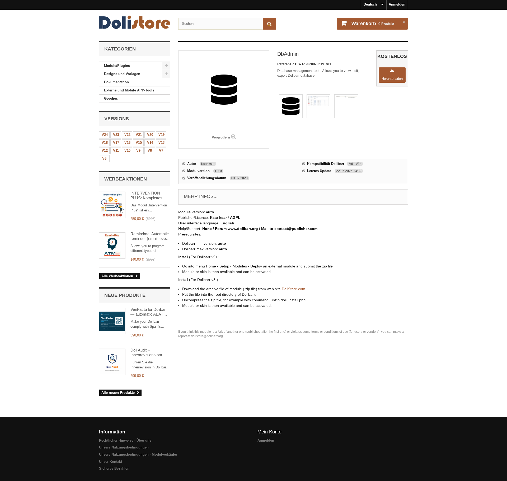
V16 (127, 143)
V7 (161, 150)
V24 (105, 135)
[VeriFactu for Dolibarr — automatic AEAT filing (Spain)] (112, 321)
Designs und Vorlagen (122, 74)
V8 (150, 150)
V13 (161, 143)
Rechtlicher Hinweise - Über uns (125, 440)
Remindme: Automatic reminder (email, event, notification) (150, 236)
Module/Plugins (117, 66)
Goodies (111, 98)
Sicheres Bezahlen (114, 468)
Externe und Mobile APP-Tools (129, 90)
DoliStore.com (293, 289)
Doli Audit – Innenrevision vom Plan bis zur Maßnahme (146, 352)
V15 (139, 143)
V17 (116, 143)
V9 (138, 150)
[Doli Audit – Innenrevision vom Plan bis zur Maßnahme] (112, 362)
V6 (104, 158)
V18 (105, 143)
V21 (139, 135)
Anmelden (397, 4)
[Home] (134, 22)
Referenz (285, 64)
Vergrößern (221, 137)
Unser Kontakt (110, 462)
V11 (116, 150)
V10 (127, 150)
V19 (161, 135)
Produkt (372, 23)
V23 (116, 135)
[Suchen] (269, 24)
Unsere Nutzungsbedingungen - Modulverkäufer (138, 454)
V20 (150, 135)
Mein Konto (269, 431)
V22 (127, 135)
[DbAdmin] (290, 106)
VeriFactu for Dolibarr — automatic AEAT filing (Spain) (148, 312)
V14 (150, 143)
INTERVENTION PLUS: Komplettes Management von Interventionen (146, 195)
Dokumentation (116, 82)
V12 (105, 150)
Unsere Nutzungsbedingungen (124, 447)
